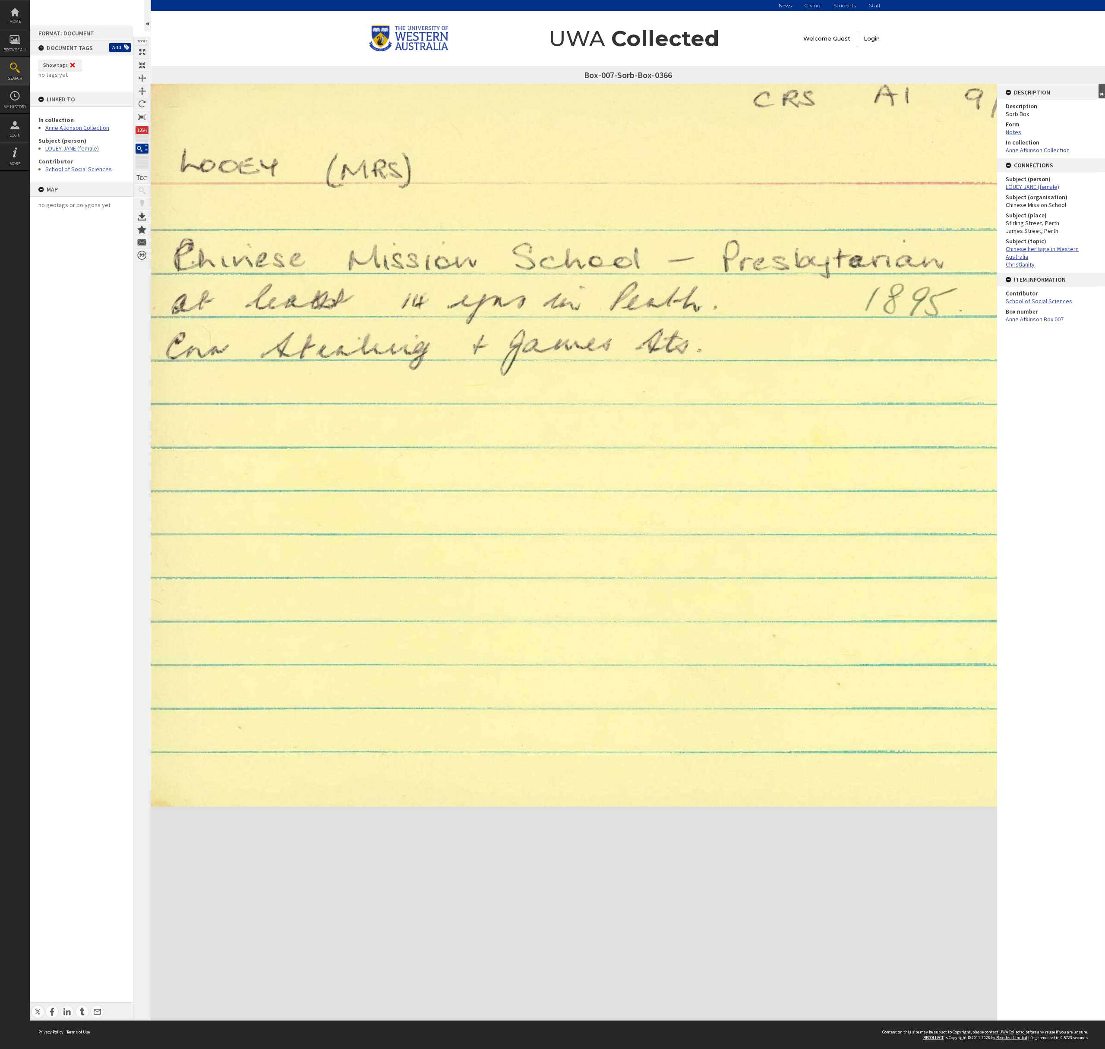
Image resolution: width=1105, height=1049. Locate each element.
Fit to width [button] (142, 78)
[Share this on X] (37, 1007)
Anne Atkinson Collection (77, 128)
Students (844, 5)
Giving (813, 5)
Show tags (55, 65)
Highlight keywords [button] (142, 203)
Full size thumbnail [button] (142, 52)
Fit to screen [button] (142, 65)
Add (116, 47)
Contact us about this (142, 242)
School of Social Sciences (78, 169)
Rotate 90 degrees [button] (142, 103)
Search (15, 78)
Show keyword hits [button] (142, 190)
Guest (841, 38)
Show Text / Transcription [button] (142, 177)
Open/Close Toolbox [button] (147, 15)
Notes (1013, 132)
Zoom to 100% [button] (142, 116)
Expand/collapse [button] (1102, 91)
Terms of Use (78, 1032)
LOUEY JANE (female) (72, 148)
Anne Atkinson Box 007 (1035, 319)
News (785, 5)
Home (15, 21)
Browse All (15, 50)
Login (15, 135)
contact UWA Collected (1005, 1032)
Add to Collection (142, 229)
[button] (142, 149)
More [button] (14, 163)
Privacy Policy (50, 1032)
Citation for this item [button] (142, 255)
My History (14, 107)
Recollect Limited (1011, 1037)
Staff (875, 5)
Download (142, 216)
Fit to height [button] (142, 91)
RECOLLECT (933, 1037)
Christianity (1020, 264)
